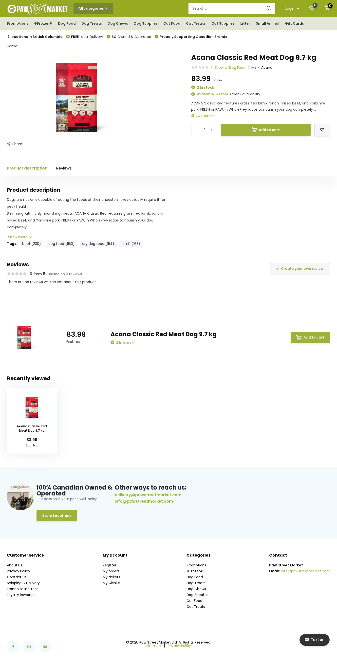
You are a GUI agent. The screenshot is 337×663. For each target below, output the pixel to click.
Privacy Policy (18, 571)
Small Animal (267, 23)
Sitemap (153, 645)
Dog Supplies (146, 23)
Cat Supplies (223, 23)
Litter (245, 23)
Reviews (64, 168)
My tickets (111, 577)
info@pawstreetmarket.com (144, 501)
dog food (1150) (61, 243)
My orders (111, 571)
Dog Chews (118, 23)
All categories (91, 8)
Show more (201, 115)
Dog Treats (91, 23)
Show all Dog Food (229, 67)
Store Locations (56, 515)
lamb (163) (131, 243)
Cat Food (171, 23)
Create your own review (302, 268)
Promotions (17, 23)
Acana (266, 67)
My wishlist (112, 582)
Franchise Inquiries (22, 588)
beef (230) (31, 243)
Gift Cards (294, 23)
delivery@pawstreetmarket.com (148, 495)
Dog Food (67, 23)
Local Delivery (87, 36)
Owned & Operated (131, 36)
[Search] (269, 8)
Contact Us (16, 577)
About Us (14, 565)
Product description (27, 168)
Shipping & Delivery (23, 582)
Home (12, 46)
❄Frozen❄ (43, 23)
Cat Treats (196, 23)
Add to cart (269, 129)
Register (109, 565)
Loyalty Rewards (20, 594)
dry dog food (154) (98, 243)
